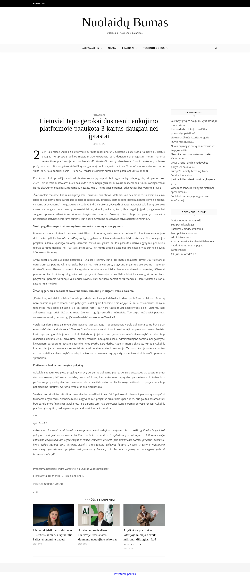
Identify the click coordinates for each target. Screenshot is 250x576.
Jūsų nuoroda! (184, 254)
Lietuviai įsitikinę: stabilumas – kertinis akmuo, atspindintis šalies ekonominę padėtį (52, 535)
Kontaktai (39, 3)
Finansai (128, 47)
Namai (112, 47)
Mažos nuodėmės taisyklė (186, 220)
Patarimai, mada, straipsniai (187, 228)
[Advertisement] (125, 77)
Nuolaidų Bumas (125, 22)
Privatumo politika (125, 573)
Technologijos (154, 47)
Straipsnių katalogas (182, 224)
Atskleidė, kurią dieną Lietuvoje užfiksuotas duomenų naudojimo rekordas (97, 535)
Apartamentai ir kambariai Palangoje (192, 241)
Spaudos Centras (53, 483)
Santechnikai (178, 249)
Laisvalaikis (90, 47)
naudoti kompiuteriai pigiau (187, 245)
